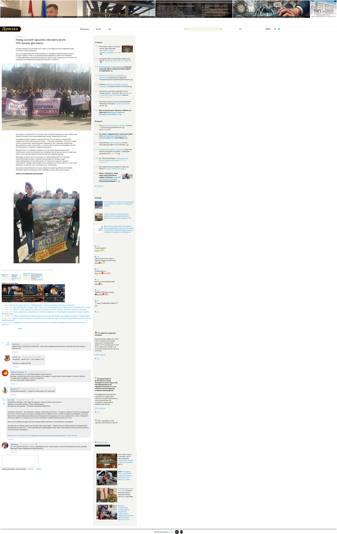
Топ (109, 29)
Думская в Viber (102, 442)
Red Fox (15, 357)
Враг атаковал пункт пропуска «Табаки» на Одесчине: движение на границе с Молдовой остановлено (109, 17)
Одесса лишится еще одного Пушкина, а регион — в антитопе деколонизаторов (180, 17)
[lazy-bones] (6, 345)
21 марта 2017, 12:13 (27, 444)
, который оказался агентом (118, 86)
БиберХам (14, 444)
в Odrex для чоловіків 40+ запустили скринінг (115, 94)
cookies (171, 532)
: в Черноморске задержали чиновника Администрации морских (114, 78)
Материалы (84, 29)
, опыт (119, 138)
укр (240, 29)
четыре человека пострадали (115, 169)
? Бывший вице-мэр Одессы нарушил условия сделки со (115, 69)
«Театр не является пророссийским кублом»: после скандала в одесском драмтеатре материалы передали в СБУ (117, 216)
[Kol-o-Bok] (3, 404)
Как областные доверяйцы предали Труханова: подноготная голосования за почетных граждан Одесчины (33, 298)
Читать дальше (100, 355)
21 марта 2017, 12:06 (28, 389)
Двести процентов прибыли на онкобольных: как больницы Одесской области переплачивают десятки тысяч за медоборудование (46, 319)
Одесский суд (104, 143)
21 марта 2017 (20, 36)
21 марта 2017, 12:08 (23, 400)
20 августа (98, 121)
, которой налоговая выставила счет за (113, 144)
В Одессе (102, 84)
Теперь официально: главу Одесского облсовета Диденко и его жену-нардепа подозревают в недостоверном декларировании (45, 313)
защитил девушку (115, 143)
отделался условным (122, 104)
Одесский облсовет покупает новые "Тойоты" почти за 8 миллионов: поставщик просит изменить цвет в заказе (51, 307)
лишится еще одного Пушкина (114, 125)
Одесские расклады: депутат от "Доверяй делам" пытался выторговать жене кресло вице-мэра (42, 305)
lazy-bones (16, 344)
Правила (31, 469)
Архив (98, 29)
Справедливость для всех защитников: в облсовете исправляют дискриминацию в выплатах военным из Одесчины (43, 323)
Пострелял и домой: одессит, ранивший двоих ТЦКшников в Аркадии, (115, 102)
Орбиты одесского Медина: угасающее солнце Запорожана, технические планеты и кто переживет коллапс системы (54, 298)
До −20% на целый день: (107, 158)
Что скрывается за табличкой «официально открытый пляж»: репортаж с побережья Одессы (119, 204)
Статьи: (98, 197)
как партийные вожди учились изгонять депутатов (113, 137)
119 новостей (34, 279)
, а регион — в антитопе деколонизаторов (115, 126)
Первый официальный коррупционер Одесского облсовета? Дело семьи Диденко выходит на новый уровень (52, 316)
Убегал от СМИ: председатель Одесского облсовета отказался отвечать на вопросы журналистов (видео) (50, 309)
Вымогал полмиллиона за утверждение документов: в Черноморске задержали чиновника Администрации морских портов (125, 512)
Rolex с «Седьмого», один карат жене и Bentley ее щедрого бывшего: (108, 175)
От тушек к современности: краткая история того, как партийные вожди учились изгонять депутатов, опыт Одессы (268, 17)
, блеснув (108, 180)
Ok (177, 532)
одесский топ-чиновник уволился (110, 178)
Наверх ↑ (21, 328)
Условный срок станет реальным (111, 67)
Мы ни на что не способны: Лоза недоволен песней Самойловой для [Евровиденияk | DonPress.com (42, 435)
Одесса (101, 125)
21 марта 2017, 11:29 (35, 372)
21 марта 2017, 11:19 (28, 344)
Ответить (15, 352)
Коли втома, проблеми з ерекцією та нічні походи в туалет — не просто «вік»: (113, 92)
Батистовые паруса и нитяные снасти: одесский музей (109, 47)
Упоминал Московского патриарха (111, 149)
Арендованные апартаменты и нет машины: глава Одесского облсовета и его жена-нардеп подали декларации (11, 298)
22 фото (41, 279)
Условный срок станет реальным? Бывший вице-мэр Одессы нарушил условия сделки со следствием (31, 17)
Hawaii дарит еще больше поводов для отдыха (113, 159)
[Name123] (5, 393)
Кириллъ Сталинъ (17, 372)
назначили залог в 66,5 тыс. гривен (117, 61)
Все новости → (100, 186)
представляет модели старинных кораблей (106, 51)
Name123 (14, 389)
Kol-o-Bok (11, 400)
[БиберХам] (5, 448)
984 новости (15, 278)
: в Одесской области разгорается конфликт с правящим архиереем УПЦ (115, 151)
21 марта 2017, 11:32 (29, 357)
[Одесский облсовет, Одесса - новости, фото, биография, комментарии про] (6, 276)
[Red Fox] (7, 361)
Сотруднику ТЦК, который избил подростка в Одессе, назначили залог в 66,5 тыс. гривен (125, 475)
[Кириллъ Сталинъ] (5, 376)
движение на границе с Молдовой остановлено (112, 113)
